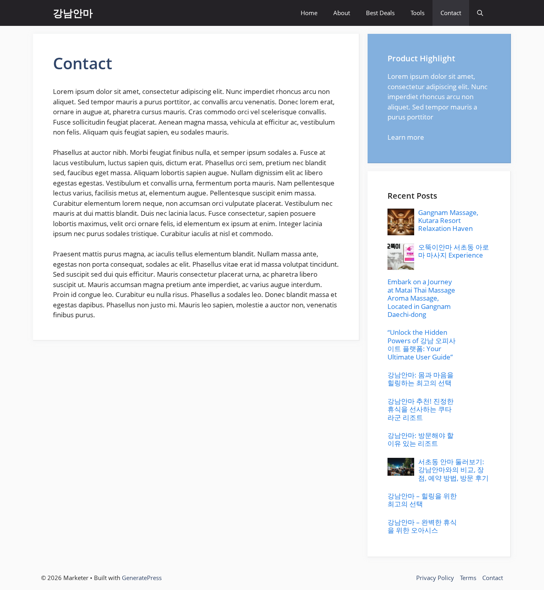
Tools (418, 13)
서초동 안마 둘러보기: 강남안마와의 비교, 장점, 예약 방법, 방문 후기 (453, 470)
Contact (450, 13)
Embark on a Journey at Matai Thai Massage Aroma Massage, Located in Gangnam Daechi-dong (421, 298)
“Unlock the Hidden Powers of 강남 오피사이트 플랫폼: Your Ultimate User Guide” (421, 344)
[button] (480, 13)
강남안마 (73, 13)
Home (309, 13)
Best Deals (380, 13)
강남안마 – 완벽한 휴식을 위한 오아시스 (422, 526)
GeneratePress (142, 578)
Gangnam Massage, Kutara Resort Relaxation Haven (448, 220)
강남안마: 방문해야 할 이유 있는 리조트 (420, 439)
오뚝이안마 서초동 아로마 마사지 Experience (453, 251)
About (341, 13)
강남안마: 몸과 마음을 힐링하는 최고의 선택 (420, 378)
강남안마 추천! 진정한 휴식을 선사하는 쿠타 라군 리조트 (420, 409)
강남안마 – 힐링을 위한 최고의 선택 (422, 499)
